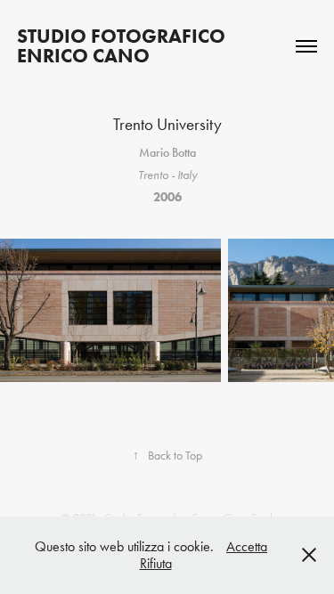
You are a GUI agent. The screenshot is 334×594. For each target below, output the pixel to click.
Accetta (246, 546)
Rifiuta (156, 563)
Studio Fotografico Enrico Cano (123, 46)
